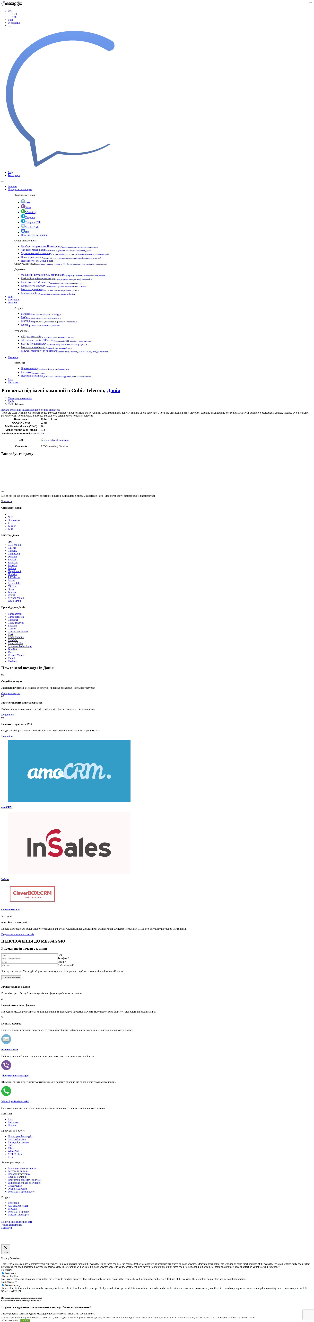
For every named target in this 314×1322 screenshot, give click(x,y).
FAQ (41, 317)
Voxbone (12, 661)
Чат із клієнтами (17, 1139)
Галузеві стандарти (18, 1214)
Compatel (13, 619)
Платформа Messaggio (20, 1136)
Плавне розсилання (61, 257)
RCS (27, 232)
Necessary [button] (6, 1269)
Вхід (10, 19)
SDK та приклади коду (54, 343)
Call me (12, 547)
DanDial (12, 556)
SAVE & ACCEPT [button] (11, 1291)
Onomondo (14, 520)
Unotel (11, 595)
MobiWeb (13, 640)
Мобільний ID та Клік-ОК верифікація (63, 274)
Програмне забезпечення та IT (25, 1179)
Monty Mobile (15, 643)
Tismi (11, 652)
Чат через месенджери (56, 249)
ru (15, 16)
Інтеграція (13, 299)
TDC (10, 523)
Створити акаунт (10, 693)
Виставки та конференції (22, 1168)
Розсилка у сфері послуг (21, 1191)
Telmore (12, 592)
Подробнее (7, 714)
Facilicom (13, 562)
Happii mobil (14, 571)
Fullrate (12, 568)
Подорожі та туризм (19, 1174)
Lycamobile (14, 583)
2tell (10, 541)
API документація (47, 336)
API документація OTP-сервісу (56, 340)
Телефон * (63, 958)
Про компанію (45, 368)
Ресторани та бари (18, 1171)
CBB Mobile (14, 544)
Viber (28, 207)
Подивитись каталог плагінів (17, 934)
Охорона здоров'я (17, 1188)
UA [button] (10, 11)
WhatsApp (30, 212)
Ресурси (12, 302)
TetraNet (12, 649)
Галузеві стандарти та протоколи (64, 350)
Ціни (10, 296)
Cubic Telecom (16, 622)
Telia (10, 528)
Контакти (33, 372)
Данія (113, 390)
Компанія (13, 357)
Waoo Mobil (14, 600)
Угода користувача (11, 1224)
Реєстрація (14, 22)
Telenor (12, 526)
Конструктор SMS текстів (51, 282)
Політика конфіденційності (16, 1221)
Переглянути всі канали (34, 235)
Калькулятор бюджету (53, 285)
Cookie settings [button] (10, 1320)
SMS (27, 202)
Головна (12, 186)
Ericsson (12, 625)
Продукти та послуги (20, 189)
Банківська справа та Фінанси (24, 1182)
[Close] (2, 181)
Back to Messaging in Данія (16, 409)
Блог (10, 379)
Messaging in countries (20, 398)
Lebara (11, 580)
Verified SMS (32, 227)
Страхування (15, 1185)
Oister (11, 589)
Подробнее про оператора (45, 409)
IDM (10, 634)
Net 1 (11, 517)
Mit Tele (12, 586)
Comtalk (12, 550)
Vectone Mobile (16, 597)
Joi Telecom (14, 577)
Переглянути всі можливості (37, 260)
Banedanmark (15, 613)
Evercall (12, 559)
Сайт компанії (65, 965)
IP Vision (12, 574)
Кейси (40, 324)
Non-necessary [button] (9, 1282)
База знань (41, 313)
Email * (62, 961)
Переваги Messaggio (56, 375)
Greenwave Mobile (18, 631)
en (15, 13)
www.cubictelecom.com (56, 440)
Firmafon (12, 565)
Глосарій (49, 320)
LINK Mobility (16, 637)
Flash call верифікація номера (56, 278)
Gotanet (12, 628)
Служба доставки (17, 1176)
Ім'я (60, 955)
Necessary (10, 1273)
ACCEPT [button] (25, 1320)
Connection (14, 553)
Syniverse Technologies (20, 646)
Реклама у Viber (48, 293)
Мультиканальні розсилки (65, 253)
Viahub (11, 658)
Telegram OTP (33, 222)
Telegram (30, 217)
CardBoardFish (16, 616)
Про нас (12, 1125)
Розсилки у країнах (49, 289)
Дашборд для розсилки (59, 246)
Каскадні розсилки (18, 1142)
